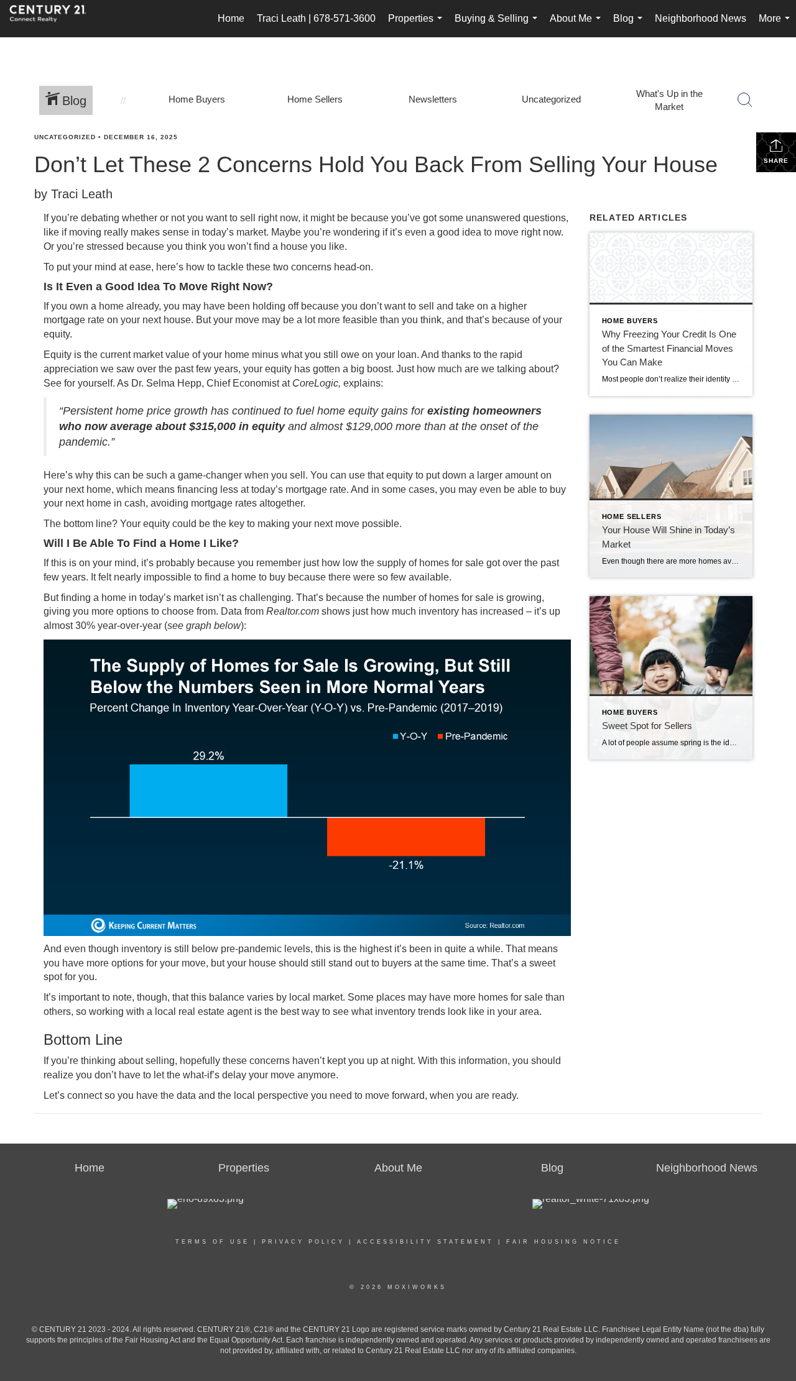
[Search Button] (745, 100)
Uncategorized (65, 137)
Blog (630, 25)
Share (776, 160)
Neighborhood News (700, 18)
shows (336, 611)
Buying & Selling (498, 25)
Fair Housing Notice (563, 1242)
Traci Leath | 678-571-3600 (316, 18)
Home (231, 18)
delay (234, 1075)
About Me (578, 25)
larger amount (507, 475)
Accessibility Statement (425, 1242)
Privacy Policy (303, 1242)
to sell (242, 218)
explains (362, 383)
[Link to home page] (54, 18)
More (777, 25)
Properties (417, 25)
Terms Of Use (212, 1242)
